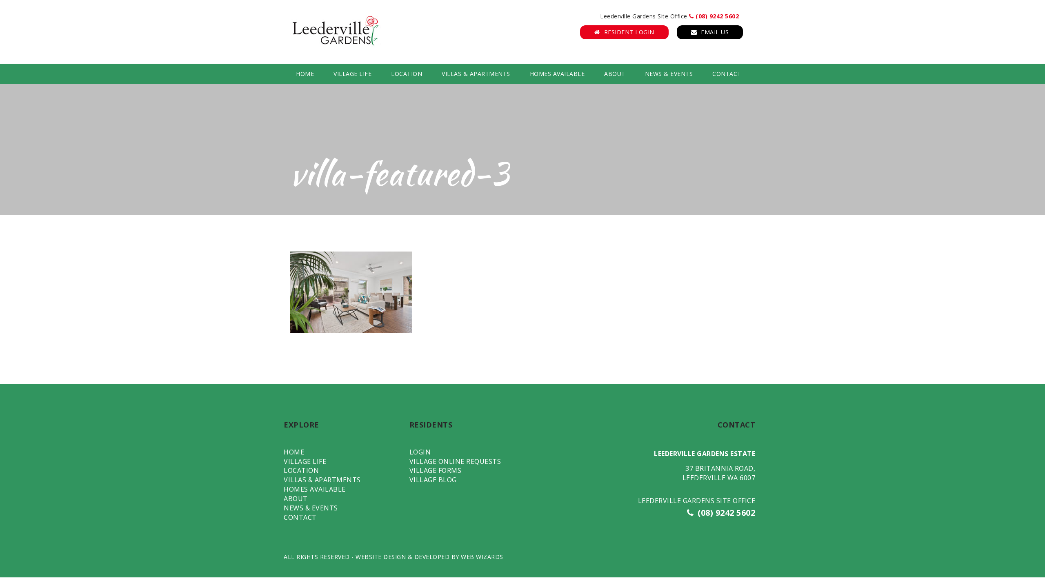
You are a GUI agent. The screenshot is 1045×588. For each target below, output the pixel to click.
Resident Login (629, 32)
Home (305, 74)
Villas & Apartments (476, 74)
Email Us (715, 32)
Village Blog (433, 479)
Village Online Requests (455, 461)
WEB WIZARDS (482, 557)
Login (420, 452)
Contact (726, 74)
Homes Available (557, 74)
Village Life (352, 74)
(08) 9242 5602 (716, 16)
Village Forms (435, 470)
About (614, 74)
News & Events (669, 74)
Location (406, 74)
